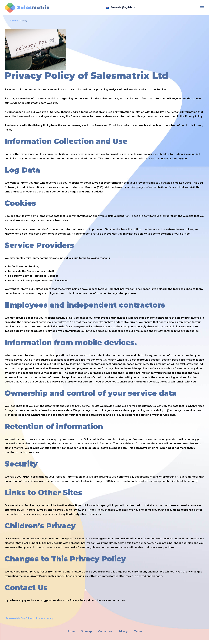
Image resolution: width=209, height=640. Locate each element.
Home (13, 20)
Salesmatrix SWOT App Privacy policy (29, 618)
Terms (138, 631)
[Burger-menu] (202, 7)
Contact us (105, 631)
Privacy (123, 631)
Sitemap (86, 631)
